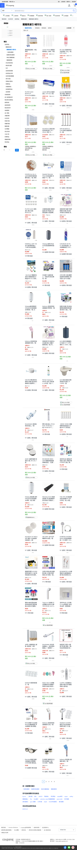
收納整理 (7, 110)
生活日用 (10, 19)
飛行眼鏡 (66, 799)
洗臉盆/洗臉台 (9, 81)
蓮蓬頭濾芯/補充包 (33, 19)
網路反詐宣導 (4, 832)
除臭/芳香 (7, 121)
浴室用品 (17, 19)
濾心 (35, 796)
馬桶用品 (8, 84)
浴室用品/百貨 (9, 73)
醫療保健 (7, 126)
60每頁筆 (69, 28)
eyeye (66, 796)
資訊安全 (24, 829)
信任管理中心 (45, 827)
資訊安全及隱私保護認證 (35, 829)
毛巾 (7, 68)
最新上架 (26, 30)
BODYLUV (25, 809)
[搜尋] (74, 10)
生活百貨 (7, 118)
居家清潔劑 (7, 105)
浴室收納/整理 (9, 71)
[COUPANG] (7, 840)
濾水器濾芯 (25, 802)
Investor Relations (13, 827)
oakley (71, 796)
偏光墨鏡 (61, 802)
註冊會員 (63, 1)
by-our (24, 796)
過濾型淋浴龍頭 (10, 55)
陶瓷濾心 (46, 796)
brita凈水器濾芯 (53, 802)
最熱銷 (49, 28)
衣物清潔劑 (7, 94)
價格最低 (37, 28)
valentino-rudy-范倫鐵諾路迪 (47, 799)
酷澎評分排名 (28, 28)
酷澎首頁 (4, 19)
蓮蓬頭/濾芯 (24, 19)
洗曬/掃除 (7, 116)
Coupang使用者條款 (26, 827)
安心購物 (16, 829)
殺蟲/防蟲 (7, 123)
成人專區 (7, 113)
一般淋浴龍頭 (10, 52)
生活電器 (7, 129)
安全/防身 (7, 131)
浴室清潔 (8, 92)
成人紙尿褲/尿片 (9, 97)
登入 (59, 1)
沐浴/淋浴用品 (9, 63)
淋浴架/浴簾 (9, 65)
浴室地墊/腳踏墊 (10, 76)
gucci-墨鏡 (32, 802)
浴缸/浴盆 (8, 78)
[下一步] (57, 781)
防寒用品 (7, 137)
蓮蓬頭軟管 (9, 60)
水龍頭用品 (8, 86)
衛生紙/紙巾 (8, 108)
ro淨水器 (39, 802)
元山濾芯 (36, 799)
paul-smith (59, 799)
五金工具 (7, 134)
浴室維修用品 (9, 89)
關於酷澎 (3, 827)
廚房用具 (7, 102)
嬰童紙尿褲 (7, 139)
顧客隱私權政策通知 (6, 829)
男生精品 (53, 796)
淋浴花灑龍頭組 (10, 57)
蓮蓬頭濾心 (25, 799)
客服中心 (68, 1)
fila (31, 799)
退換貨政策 (36, 827)
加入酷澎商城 (47, 829)
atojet (45, 802)
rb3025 (40, 796)
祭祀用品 (7, 142)
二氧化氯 (30, 796)
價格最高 (44, 28)
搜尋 (17, 150)
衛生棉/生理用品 (9, 100)
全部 (3, 10)
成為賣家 (74, 1)
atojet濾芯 (60, 796)
